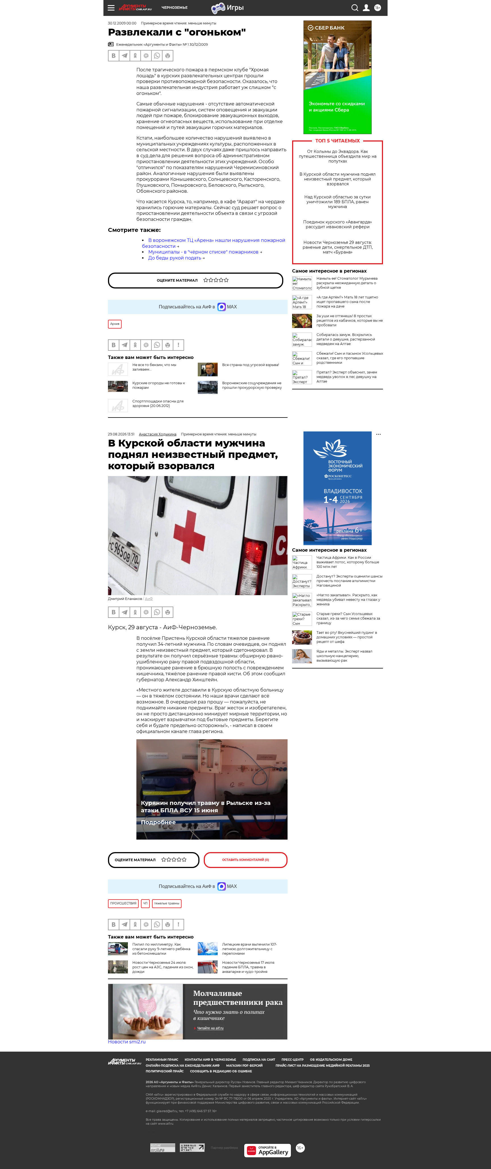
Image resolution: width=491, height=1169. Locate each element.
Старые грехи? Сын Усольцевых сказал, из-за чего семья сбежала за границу (348, 618)
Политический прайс (165, 1071)
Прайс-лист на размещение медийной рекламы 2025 (323, 1066)
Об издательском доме (331, 1060)
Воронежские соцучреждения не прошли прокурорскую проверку (252, 385)
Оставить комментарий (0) (245, 860)
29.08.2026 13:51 (121, 434)
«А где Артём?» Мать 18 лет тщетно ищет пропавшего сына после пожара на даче (347, 301)
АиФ (149, 599)
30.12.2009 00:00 (122, 23)
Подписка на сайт (259, 1060)
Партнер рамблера (224, 1147)
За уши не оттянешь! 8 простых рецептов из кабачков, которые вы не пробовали (350, 320)
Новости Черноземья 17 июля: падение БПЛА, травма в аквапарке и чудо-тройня (248, 967)
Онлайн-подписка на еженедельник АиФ (183, 1066)
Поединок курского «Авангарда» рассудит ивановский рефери (337, 224)
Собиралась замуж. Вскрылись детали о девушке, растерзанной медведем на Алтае (346, 339)
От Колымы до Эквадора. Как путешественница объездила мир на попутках (337, 156)
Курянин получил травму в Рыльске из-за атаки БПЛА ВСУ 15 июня (206, 807)
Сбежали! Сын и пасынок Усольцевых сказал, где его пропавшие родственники (350, 358)
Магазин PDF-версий (244, 1066)
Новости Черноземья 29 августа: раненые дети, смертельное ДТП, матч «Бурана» (338, 247)
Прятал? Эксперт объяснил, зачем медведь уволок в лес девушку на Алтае (347, 376)
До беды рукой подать (174, 258)
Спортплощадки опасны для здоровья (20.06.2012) (158, 403)
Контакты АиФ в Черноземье (210, 1060)
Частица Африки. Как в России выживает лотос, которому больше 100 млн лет (348, 562)
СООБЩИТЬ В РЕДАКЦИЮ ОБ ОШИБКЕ (221, 1071)
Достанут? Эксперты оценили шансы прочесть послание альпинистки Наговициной (349, 580)
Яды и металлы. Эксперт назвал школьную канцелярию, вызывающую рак (345, 656)
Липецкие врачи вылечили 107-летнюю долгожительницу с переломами (249, 949)
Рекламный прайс (162, 1060)
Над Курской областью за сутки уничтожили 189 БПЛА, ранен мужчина (337, 202)
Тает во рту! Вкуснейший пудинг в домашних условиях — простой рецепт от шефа (347, 637)
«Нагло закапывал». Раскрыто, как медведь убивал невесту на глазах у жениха (348, 599)
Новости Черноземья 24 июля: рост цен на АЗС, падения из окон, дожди (163, 967)
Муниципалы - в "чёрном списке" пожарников (203, 252)
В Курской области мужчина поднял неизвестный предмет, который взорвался (337, 179)
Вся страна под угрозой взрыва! (250, 365)
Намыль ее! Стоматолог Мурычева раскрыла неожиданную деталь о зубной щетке (347, 283)
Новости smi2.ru (127, 1042)
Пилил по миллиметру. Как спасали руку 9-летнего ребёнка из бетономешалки (161, 949)
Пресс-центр (292, 1060)
